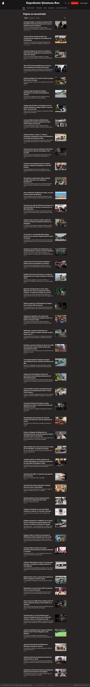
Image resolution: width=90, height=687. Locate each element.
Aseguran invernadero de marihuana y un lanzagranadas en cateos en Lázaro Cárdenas (38, 250)
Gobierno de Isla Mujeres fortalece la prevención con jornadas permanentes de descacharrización (37, 376)
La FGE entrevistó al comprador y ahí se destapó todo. (37, 513)
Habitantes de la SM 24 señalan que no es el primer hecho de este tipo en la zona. (38, 351)
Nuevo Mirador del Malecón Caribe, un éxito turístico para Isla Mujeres (38, 193)
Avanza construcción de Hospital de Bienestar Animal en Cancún (36, 645)
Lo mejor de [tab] (31, 18)
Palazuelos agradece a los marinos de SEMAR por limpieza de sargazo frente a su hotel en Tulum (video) (38, 318)
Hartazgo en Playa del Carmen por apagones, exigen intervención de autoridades (38, 670)
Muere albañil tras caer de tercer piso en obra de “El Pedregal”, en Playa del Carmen (38, 447)
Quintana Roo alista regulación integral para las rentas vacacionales (37, 486)
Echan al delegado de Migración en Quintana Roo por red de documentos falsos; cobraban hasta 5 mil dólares (38, 434)
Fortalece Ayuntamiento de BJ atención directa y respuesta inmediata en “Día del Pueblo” (37, 165)
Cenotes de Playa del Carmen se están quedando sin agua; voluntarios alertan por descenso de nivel (38, 405)
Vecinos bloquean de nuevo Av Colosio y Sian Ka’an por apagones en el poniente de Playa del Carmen (38, 53)
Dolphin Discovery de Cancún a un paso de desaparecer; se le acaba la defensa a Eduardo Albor (38, 276)
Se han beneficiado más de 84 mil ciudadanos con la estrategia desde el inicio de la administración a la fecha (37, 169)
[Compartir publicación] (68, 3)
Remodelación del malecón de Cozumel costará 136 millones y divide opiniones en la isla (38, 419)
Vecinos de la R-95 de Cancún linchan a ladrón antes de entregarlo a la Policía (37, 262)
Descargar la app (50, 685)
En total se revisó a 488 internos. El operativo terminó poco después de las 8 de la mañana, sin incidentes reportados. (38, 336)
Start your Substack (41, 685)
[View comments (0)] (34, 32)
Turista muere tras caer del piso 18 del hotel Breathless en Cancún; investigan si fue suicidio (38, 151)
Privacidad (17, 685)
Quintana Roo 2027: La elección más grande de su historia (38, 475)
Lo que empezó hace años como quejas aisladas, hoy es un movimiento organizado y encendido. (38, 674)
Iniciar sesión (83, 3)
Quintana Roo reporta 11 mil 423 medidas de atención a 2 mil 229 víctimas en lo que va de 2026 (38, 554)
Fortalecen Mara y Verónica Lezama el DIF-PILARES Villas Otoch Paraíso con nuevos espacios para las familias (38, 23)
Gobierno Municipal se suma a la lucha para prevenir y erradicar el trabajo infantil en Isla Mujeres (38, 564)
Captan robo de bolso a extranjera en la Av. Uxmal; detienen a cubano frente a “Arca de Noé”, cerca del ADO (38, 107)
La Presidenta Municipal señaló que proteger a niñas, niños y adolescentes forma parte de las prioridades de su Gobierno (38, 568)
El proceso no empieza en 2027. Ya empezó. (34, 477)
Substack (75, 685)
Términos (21, 685)
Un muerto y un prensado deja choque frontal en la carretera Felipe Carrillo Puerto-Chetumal (38, 236)
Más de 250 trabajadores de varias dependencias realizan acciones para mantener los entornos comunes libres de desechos (37, 365)
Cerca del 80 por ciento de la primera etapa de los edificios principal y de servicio (38, 648)
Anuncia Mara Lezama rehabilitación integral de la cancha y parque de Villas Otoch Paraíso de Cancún (37, 121)
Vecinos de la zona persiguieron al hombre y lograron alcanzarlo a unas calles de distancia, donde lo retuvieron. (37, 266)
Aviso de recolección (28, 685)
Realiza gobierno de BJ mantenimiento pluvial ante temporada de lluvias (37, 499)
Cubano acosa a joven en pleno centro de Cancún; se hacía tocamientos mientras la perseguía (37, 221)
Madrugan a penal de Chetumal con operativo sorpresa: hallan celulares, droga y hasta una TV (38, 332)
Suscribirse (75, 3)
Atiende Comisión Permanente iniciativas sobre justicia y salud (38, 658)
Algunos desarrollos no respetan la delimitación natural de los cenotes (38, 409)
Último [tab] (26, 18)
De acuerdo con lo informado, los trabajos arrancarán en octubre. (37, 424)
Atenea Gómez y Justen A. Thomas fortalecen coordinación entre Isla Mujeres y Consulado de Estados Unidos (38, 136)
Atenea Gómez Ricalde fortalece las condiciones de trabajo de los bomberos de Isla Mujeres (37, 38)
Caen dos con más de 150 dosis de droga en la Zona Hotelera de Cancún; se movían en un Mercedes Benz (38, 207)
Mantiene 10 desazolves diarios (31, 501)
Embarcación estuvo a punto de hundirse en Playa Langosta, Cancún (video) (38, 578)
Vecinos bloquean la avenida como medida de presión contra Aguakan (38, 82)
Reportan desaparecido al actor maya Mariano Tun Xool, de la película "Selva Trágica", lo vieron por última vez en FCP (37, 290)
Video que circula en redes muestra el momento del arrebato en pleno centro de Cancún (38, 111)
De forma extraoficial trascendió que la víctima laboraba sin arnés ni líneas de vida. (38, 451)
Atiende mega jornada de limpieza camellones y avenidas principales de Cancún (36, 92)
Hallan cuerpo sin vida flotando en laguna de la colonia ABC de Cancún (38, 304)
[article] (45, 27)
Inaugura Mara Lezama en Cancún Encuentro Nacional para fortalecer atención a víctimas (38, 549)
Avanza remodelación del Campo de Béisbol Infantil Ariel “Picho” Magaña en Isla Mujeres (38, 631)
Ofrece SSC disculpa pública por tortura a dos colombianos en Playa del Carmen (37, 66)
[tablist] (32, 18)
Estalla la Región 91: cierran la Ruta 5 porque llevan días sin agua (38, 79)
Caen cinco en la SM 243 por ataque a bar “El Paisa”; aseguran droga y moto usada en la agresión (38, 602)
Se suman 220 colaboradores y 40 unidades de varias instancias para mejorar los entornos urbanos (37, 97)
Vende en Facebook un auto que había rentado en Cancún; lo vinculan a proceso (37, 510)
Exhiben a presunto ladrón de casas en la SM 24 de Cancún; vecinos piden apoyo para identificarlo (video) (38, 347)
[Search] (65, 3)
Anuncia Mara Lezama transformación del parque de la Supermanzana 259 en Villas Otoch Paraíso (38, 390)
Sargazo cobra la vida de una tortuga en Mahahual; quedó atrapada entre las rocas (37, 536)
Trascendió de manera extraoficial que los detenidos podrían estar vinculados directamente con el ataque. (38, 607)
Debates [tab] (38, 18)
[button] (24, 8)
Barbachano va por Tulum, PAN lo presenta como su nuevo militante (38, 589)
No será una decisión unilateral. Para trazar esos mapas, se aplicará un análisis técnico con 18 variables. (38, 489)
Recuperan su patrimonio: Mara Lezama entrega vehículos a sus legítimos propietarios (37, 180)
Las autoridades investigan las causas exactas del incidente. (38, 580)
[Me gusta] (24, 32)
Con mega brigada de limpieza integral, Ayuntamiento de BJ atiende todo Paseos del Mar (38, 361)
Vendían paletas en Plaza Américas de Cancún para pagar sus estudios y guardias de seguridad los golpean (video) (38, 461)
